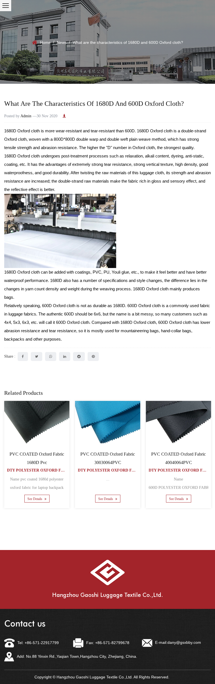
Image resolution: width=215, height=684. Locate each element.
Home (45, 42)
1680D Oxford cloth (22, 130)
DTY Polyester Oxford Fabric (40, 470)
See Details (35, 499)
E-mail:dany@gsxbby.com (178, 642)
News (62, 42)
